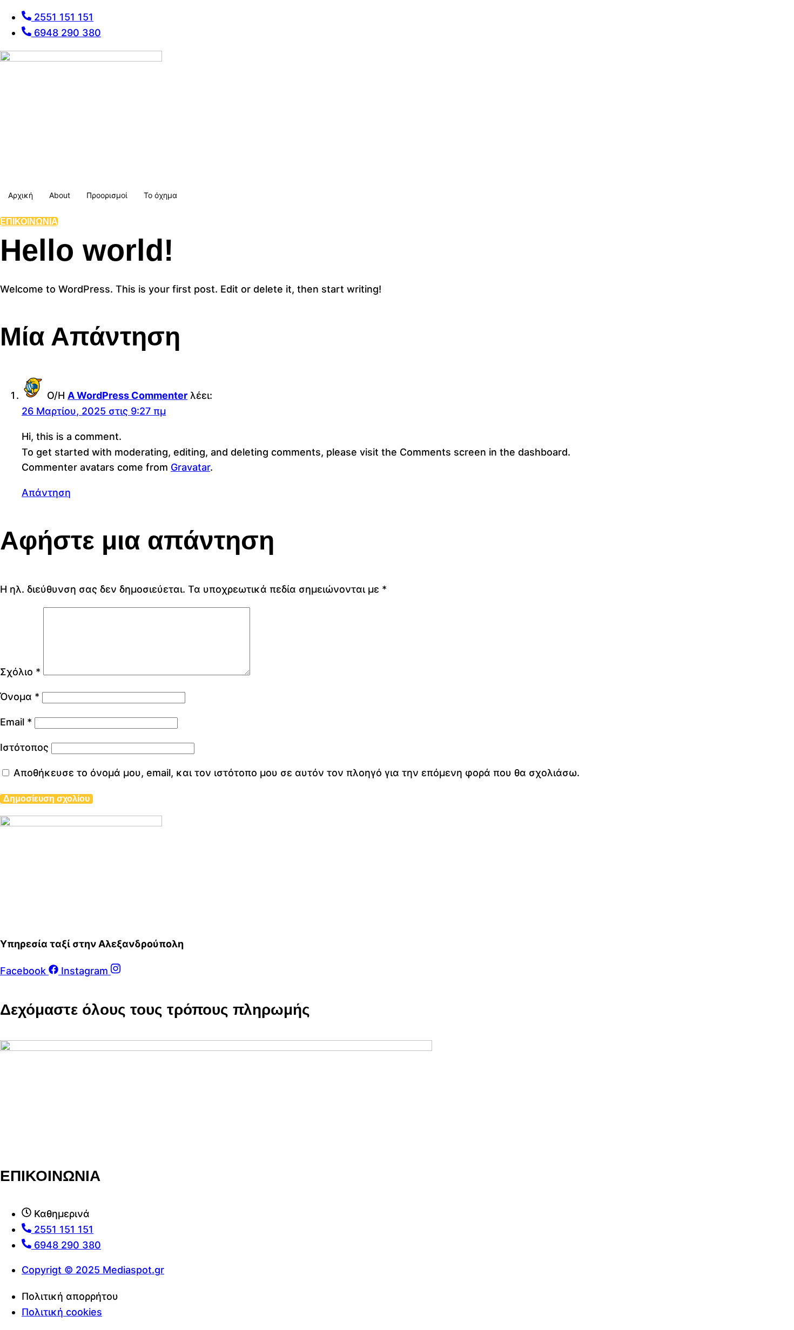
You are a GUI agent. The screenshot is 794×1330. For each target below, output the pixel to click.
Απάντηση (46, 492)
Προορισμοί (106, 195)
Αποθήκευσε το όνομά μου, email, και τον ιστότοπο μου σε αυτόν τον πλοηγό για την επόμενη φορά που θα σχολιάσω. (297, 772)
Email (16, 722)
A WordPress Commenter (127, 395)
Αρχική (20, 195)
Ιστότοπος (24, 747)
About (59, 195)
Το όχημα (160, 195)
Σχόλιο (20, 671)
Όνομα (19, 696)
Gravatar (190, 467)
